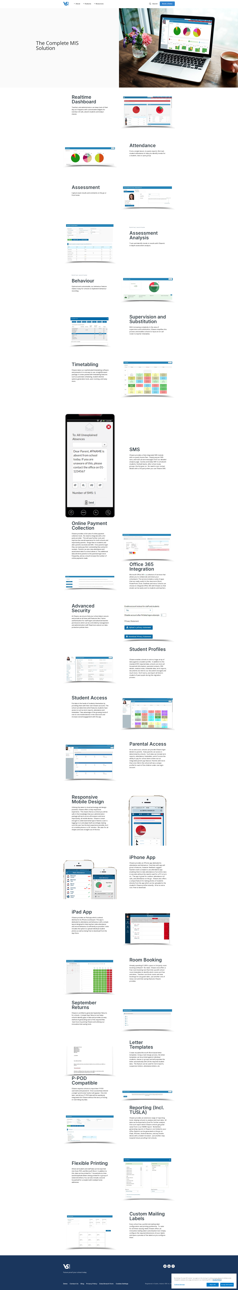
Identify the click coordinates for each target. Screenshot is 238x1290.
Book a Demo (167, 4)
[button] (76, 4)
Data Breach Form (106, 1284)
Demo (65, 1284)
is (145, 575)
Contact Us (74, 1284)
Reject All (212, 1284)
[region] (204, 1281)
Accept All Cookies (227, 1284)
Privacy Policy (91, 1284)
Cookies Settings (179, 1284)
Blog (82, 1284)
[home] (66, 4)
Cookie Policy (217, 1280)
